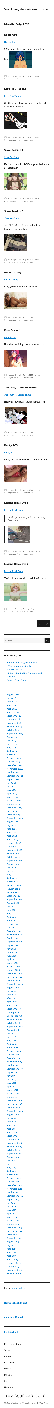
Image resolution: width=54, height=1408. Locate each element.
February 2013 (14, 1263)
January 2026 (13, 719)
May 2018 (11, 1040)
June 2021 (11, 910)
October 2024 (13, 772)
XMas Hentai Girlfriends (19, 666)
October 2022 (13, 857)
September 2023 (15, 818)
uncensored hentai (13, 1317)
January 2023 (13, 846)
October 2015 (13, 1150)
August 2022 (13, 864)
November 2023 (14, 811)
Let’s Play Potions (15, 88)
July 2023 (11, 825)
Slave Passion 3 (13, 211)
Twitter (7, 1350)
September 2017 (15, 1069)
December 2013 (14, 1227)
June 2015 (11, 1164)
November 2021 (14, 892)
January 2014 (13, 1224)
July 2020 (11, 949)
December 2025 (14, 723)
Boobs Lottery (12, 272)
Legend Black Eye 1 (16, 502)
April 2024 (12, 793)
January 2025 (13, 761)
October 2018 (13, 1023)
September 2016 (15, 1111)
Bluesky (8, 1375)
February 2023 (14, 843)
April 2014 (12, 1213)
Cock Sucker (12, 330)
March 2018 (12, 1047)
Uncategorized (10, 79)
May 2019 (11, 998)
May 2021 (11, 913)
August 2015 (13, 1157)
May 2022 (11, 874)
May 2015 (11, 1167)
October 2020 (13, 938)
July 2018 (11, 1033)
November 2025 (15, 726)
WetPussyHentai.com (20, 9)
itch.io (7, 1381)
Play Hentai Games (13, 1344)
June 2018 (11, 1037)
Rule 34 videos (18, 1288)
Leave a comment (26, 79)
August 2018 (13, 1030)
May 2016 (11, 1125)
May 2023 (11, 832)
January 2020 (13, 970)
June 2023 (12, 829)
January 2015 (13, 1181)
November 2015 (14, 1146)
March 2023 (12, 839)
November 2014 (14, 1189)
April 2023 (12, 836)
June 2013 (11, 1249)
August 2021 (13, 903)
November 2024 (15, 769)
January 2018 (13, 1054)
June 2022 (12, 871)
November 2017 (14, 1061)
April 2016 (12, 1129)
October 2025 (13, 730)
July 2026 (11, 698)
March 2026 (13, 712)
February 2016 (14, 1136)
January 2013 (13, 1266)
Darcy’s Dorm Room (17, 680)
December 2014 (14, 1185)
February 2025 (14, 758)
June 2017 (11, 1079)
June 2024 (12, 786)
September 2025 (15, 733)
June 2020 (12, 952)
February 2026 (14, 716)
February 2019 (14, 1009)
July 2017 (11, 1076)
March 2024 (13, 797)
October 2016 (13, 1107)
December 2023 (14, 807)
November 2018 (14, 1019)
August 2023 (13, 821)
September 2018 (15, 1026)
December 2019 (14, 973)
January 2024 (13, 804)
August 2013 (13, 1241)
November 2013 (14, 1231)
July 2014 (11, 1203)
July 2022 (11, 867)
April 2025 (12, 751)
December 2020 (14, 931)
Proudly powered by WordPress (35, 1403)
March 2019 (12, 1005)
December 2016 (14, 1100)
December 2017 (14, 1058)
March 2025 (13, 754)
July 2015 (11, 1160)
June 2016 (11, 1121)
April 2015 (12, 1171)
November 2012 (14, 1273)
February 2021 (14, 924)
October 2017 (13, 1065)
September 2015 (15, 1153)
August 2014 (13, 1199)
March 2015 (12, 1174)
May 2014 (11, 1210)
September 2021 (15, 899)
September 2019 (15, 984)
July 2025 (11, 740)
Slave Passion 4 (13, 150)
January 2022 (13, 889)
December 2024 (14, 765)
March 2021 (12, 920)
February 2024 (14, 800)
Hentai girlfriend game (15, 1302)
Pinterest (8, 1369)
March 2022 (13, 881)
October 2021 (13, 896)
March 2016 (12, 1132)
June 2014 (11, 1206)
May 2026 (12, 705)
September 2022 (15, 860)
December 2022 (14, 850)
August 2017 (13, 1072)
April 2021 (12, 917)
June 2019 (11, 994)
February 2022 (14, 885)
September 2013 (15, 1238)
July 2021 (11, 906)
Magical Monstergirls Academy (22, 662)
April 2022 (12, 878)
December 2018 (14, 1016)
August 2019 (13, 987)
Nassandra (10, 34)
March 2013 (12, 1259)
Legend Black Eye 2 (16, 564)
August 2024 (13, 779)
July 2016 (11, 1118)
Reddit (7, 1356)
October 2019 (13, 980)
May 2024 (11, 790)
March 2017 (12, 1090)
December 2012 (14, 1270)
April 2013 (11, 1256)
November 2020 (15, 934)
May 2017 (11, 1083)
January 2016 (13, 1139)
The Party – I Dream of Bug (20, 387)
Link (37, 76)
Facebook (9, 1362)
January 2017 (13, 1097)
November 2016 (14, 1104)
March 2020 (13, 963)
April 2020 (12, 959)
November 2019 (14, 977)
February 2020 (14, 966)
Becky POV (11, 445)
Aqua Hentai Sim (15, 669)
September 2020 (15, 941)
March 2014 (12, 1217)
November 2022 (15, 853)
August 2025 (13, 737)
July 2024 (11, 783)
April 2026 (12, 709)
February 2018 (14, 1051)
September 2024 (15, 776)
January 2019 (13, 1012)
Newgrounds (10, 1387)
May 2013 (11, 1252)
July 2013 (11, 1245)
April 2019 (12, 1001)
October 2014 (13, 1192)
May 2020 (11, 956)
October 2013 (13, 1234)
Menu (45, 9)
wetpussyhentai (14, 76)
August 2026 (13, 694)
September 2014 (15, 1196)
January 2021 (13, 927)
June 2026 (12, 701)
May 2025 (11, 747)
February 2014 (14, 1220)
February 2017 (14, 1093)
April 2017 (11, 1086)
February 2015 (14, 1178)
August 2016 (13, 1114)
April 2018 (12, 1044)
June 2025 (12, 744)
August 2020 (13, 945)
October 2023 (13, 814)
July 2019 (11, 991)
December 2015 (14, 1143)
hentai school (11, 1332)
